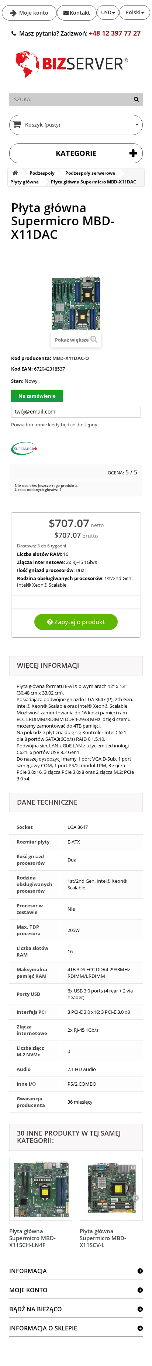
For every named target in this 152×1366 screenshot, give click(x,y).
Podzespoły (42, 173)
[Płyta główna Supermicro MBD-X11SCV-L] (111, 1189)
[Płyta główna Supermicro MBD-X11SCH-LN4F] (40, 1189)
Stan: (17, 381)
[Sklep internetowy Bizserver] (72, 81)
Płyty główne (24, 182)
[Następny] (135, 1197)
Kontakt (80, 12)
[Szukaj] (136, 99)
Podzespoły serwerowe (90, 173)
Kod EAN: (22, 368)
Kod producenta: (31, 358)
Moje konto (33, 12)
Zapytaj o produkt (79, 622)
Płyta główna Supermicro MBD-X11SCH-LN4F (32, 1238)
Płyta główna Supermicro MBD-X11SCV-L (103, 1238)
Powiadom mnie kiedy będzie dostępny (54, 424)
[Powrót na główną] (15, 173)
